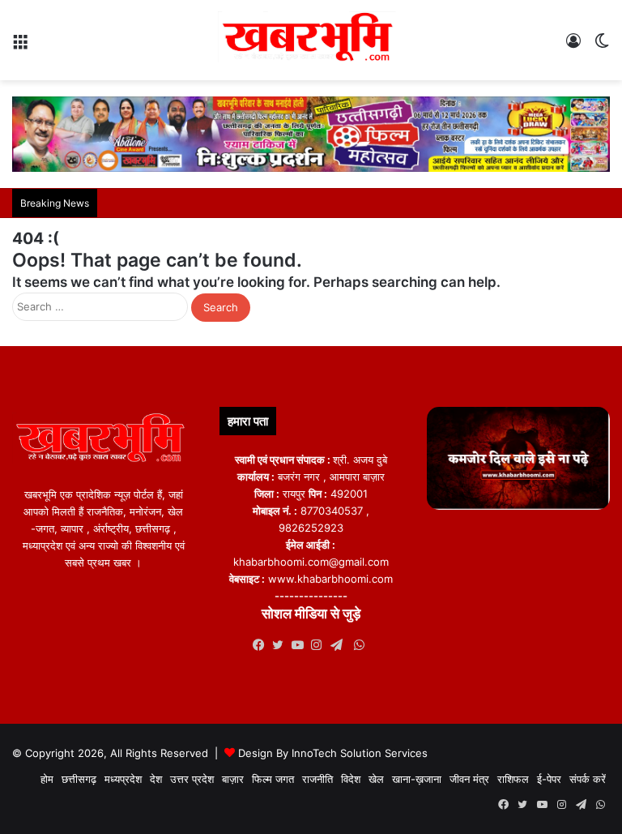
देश (156, 778)
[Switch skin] (602, 46)
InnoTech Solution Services (360, 752)
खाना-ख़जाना (416, 778)
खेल (376, 778)
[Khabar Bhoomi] (311, 40)
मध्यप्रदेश (123, 778)
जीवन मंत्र (469, 778)
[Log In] (573, 46)
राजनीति (317, 778)
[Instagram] (320, 645)
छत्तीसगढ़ (79, 778)
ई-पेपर (549, 778)
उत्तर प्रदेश (192, 778)
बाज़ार (233, 778)
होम (46, 778)
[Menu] (20, 46)
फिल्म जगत (273, 778)
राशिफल (513, 778)
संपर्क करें (587, 778)
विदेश (350, 778)
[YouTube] (301, 645)
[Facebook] (262, 645)
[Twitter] (282, 645)
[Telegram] (340, 645)
